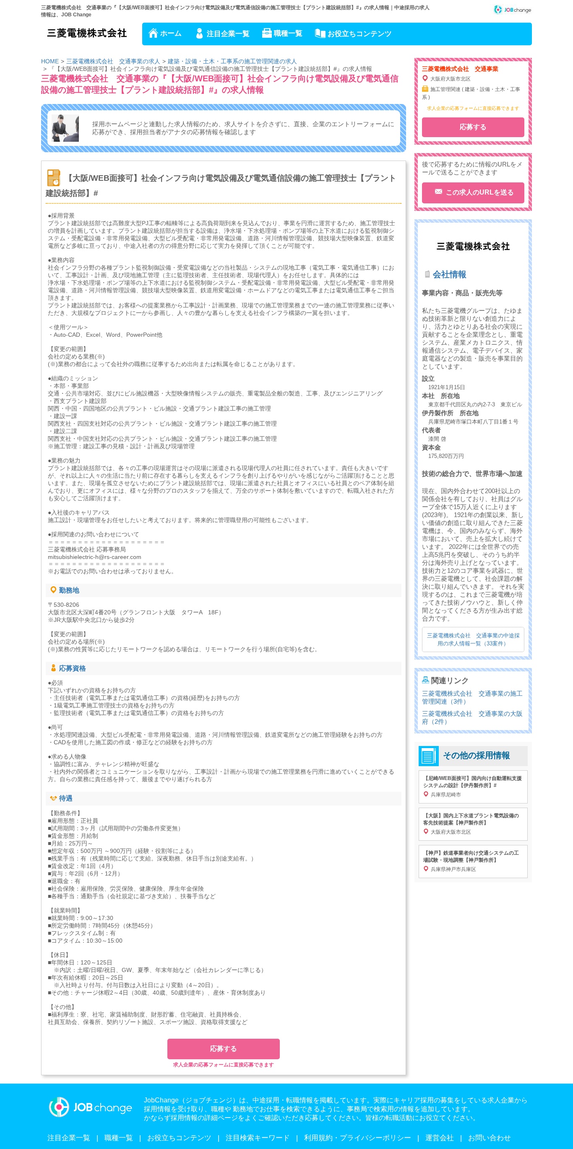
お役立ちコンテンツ (360, 34)
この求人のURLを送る (479, 192)
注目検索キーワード (258, 1138)
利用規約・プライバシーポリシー (357, 1138)
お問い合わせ (489, 1138)
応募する (223, 1048)
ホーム (171, 33)
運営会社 (439, 1138)
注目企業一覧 (228, 34)
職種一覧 (288, 33)
